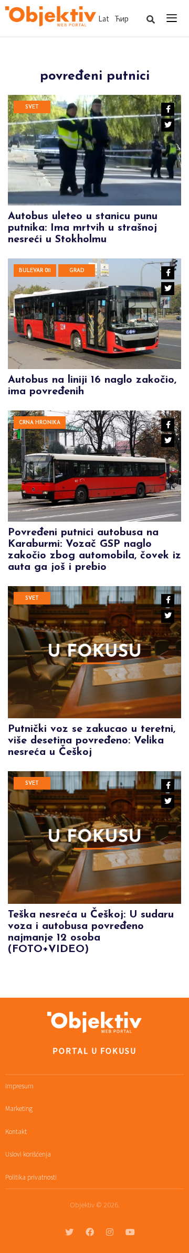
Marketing (19, 1108)
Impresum (19, 1086)
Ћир (121, 19)
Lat (103, 19)
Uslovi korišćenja (28, 1154)
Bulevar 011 (35, 271)
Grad (77, 271)
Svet (32, 107)
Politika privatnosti (31, 1177)
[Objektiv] (50, 16)
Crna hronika (39, 423)
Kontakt (16, 1131)
